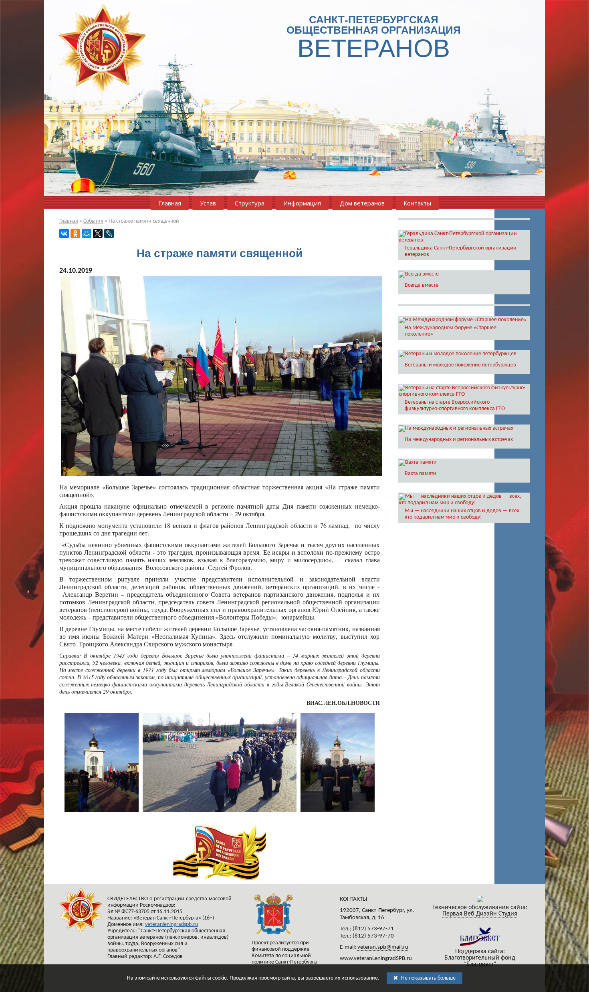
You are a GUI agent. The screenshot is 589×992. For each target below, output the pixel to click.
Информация (302, 203)
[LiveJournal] (109, 233)
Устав (208, 203)
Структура (249, 203)
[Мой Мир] (86, 233)
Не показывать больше (428, 978)
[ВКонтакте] (64, 233)
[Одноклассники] (75, 233)
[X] (98, 233)
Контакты (417, 203)
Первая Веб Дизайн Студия (479, 914)
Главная (169, 203)
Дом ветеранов (362, 203)
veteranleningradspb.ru (171, 925)
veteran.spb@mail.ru (382, 947)
